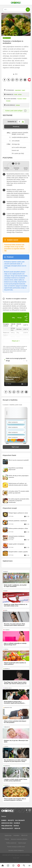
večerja (20, 94)
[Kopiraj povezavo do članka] (21, 79)
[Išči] (28, 10)
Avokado (8, 101)
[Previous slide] (23, 360)
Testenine (19, 98)
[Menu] (29, 865)
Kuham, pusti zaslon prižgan (14, 110)
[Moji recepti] (18, 865)
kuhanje (18, 105)
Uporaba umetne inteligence (16, 850)
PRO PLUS (24, 835)
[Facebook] (4, 79)
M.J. (16, 74)
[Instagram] (30, 810)
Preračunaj (16, 126)
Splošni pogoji (22, 843)
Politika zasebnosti (11, 843)
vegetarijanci (18, 90)
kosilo (15, 94)
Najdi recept (15, 447)
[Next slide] (26, 360)
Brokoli (24, 98)
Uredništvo (16, 835)
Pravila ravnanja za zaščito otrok (16, 846)
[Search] (2, 865)
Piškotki (7, 839)
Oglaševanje (8, 835)
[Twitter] (8, 79)
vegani (23, 90)
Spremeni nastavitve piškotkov (19, 839)
